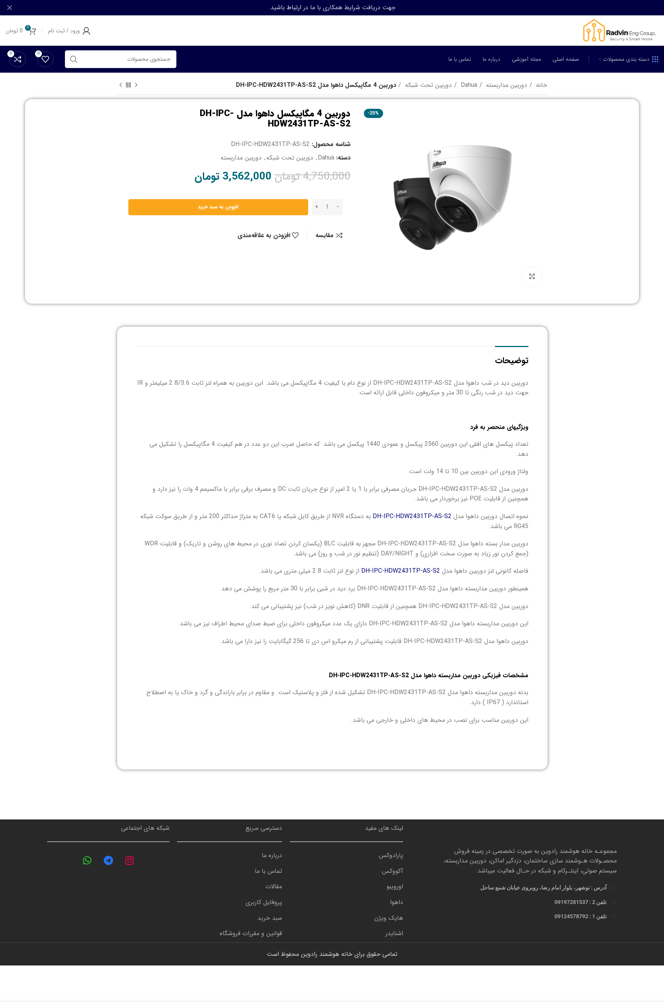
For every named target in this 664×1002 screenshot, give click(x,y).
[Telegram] (108, 860)
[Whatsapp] (87, 860)
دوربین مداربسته (505, 85)
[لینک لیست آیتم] (346, 856)
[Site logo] (618, 30)
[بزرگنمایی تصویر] (531, 276)
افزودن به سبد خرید (218, 207)
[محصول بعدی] (120, 85)
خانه (540, 85)
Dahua (468, 85)
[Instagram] (129, 860)
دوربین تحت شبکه (427, 85)
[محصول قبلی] (136, 85)
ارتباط (294, 7)
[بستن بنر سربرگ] (9, 7)
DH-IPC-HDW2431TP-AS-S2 (412, 516)
